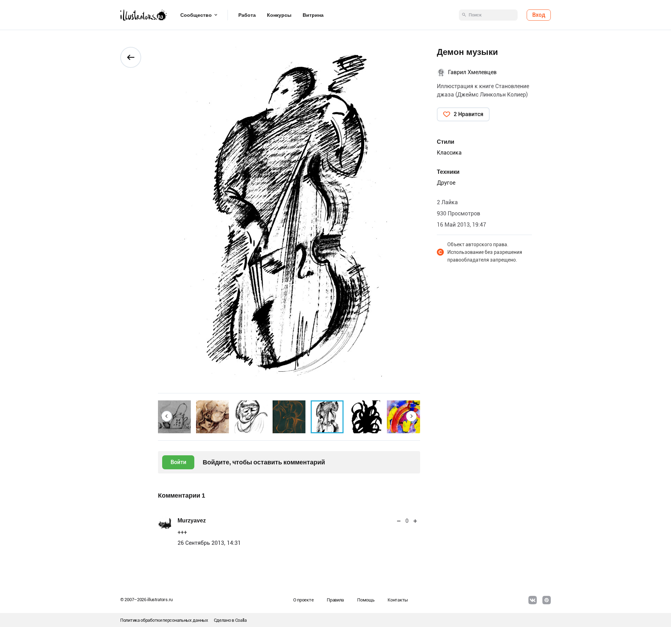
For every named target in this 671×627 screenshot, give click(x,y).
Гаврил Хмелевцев (472, 72)
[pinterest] (546, 600)
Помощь (365, 600)
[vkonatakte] (532, 600)
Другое (446, 182)
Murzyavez (192, 520)
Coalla (241, 620)
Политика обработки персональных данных (164, 620)
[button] (166, 416)
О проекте (303, 600)
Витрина (313, 15)
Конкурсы (279, 15)
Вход (538, 15)
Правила (335, 600)
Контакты (398, 600)
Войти (178, 462)
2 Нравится (468, 114)
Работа (247, 15)
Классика (449, 152)
